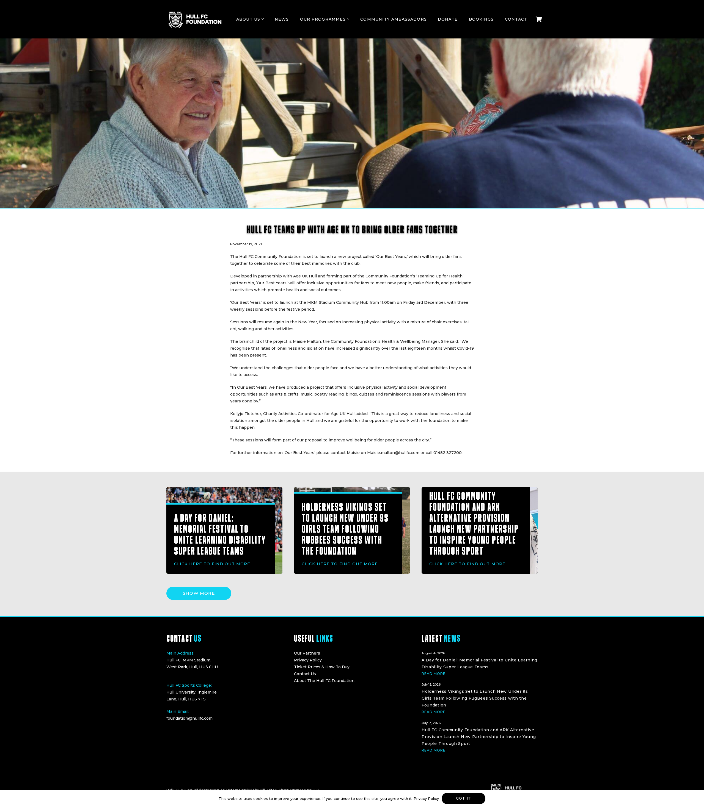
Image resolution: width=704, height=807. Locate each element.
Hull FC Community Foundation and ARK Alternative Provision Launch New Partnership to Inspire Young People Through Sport (473, 523)
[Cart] (539, 19)
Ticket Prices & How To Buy (322, 666)
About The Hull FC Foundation (324, 680)
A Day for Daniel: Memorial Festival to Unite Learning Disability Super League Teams (220, 534)
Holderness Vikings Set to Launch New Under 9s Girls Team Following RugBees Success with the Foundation (345, 528)
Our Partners (307, 653)
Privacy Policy (308, 660)
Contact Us (305, 673)
